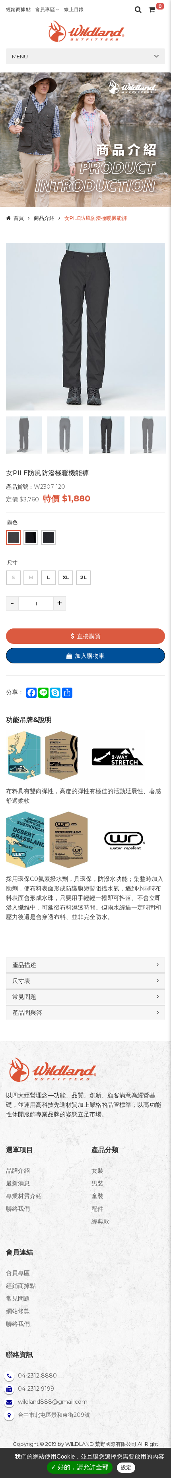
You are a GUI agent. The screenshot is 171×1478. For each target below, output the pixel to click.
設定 (126, 1467)
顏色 (12, 522)
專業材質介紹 (24, 1196)
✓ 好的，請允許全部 (80, 1467)
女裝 (97, 1170)
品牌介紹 (18, 1170)
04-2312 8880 (37, 1375)
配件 (97, 1208)
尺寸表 (21, 981)
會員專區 (45, 9)
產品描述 (24, 965)
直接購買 (89, 636)
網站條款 (18, 1311)
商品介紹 (44, 218)
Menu (20, 56)
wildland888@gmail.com (52, 1401)
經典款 (100, 1221)
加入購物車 (90, 655)
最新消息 (18, 1183)
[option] (85, 326)
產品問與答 (27, 1012)
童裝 (97, 1196)
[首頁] (85, 31)
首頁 (19, 218)
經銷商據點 (18, 9)
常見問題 (24, 996)
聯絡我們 (18, 1208)
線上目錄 (74, 9)
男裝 (97, 1183)
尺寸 (12, 562)
